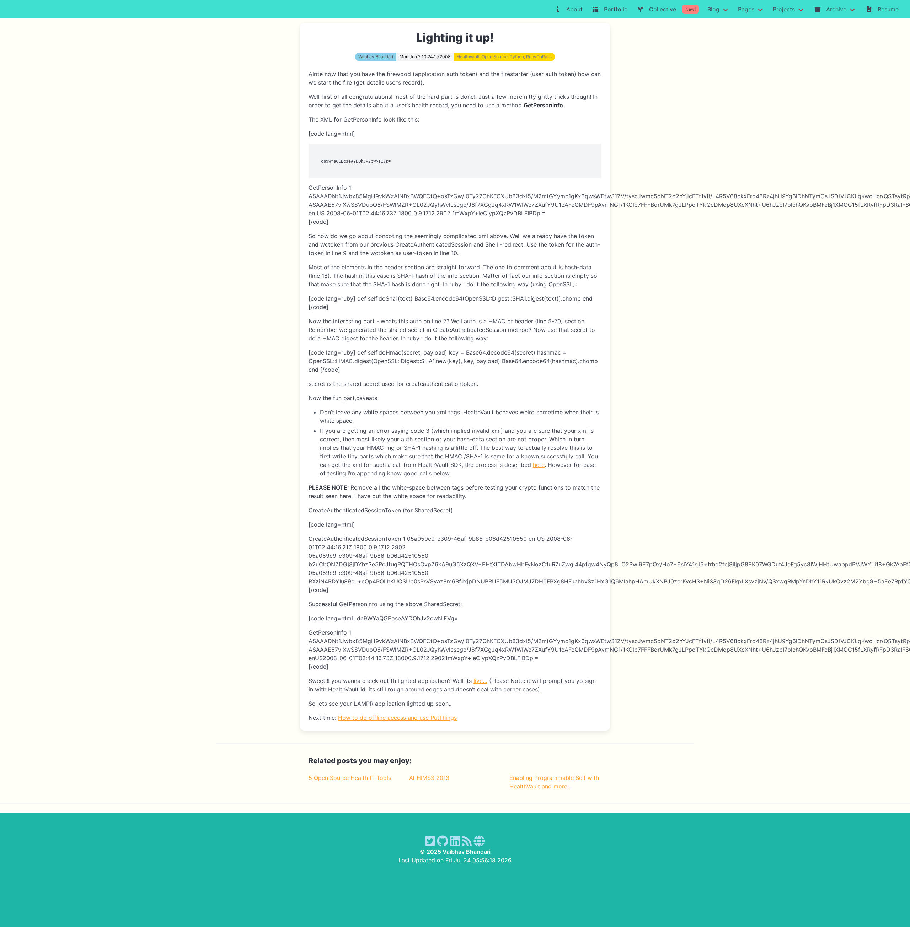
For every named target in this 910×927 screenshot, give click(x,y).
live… (480, 680)
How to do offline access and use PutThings (397, 717)
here (539, 464)
